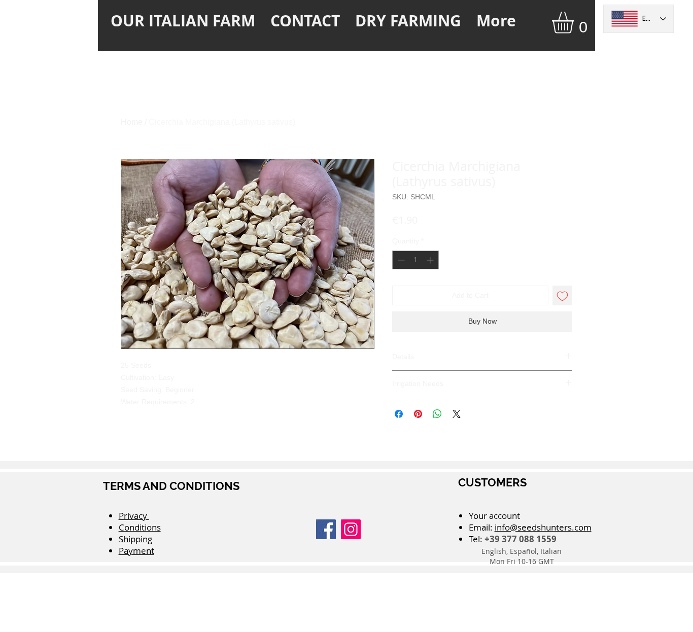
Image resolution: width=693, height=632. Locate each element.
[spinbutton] (415, 260)
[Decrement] (400, 260)
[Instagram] (351, 529)
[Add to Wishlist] (562, 295)
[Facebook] (326, 529)
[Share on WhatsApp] (437, 414)
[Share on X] (457, 414)
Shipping (135, 539)
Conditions (140, 527)
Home (132, 122)
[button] (575, 22)
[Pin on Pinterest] (418, 414)
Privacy (134, 515)
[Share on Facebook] (399, 414)
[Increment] (431, 260)
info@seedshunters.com (543, 527)
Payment (136, 550)
